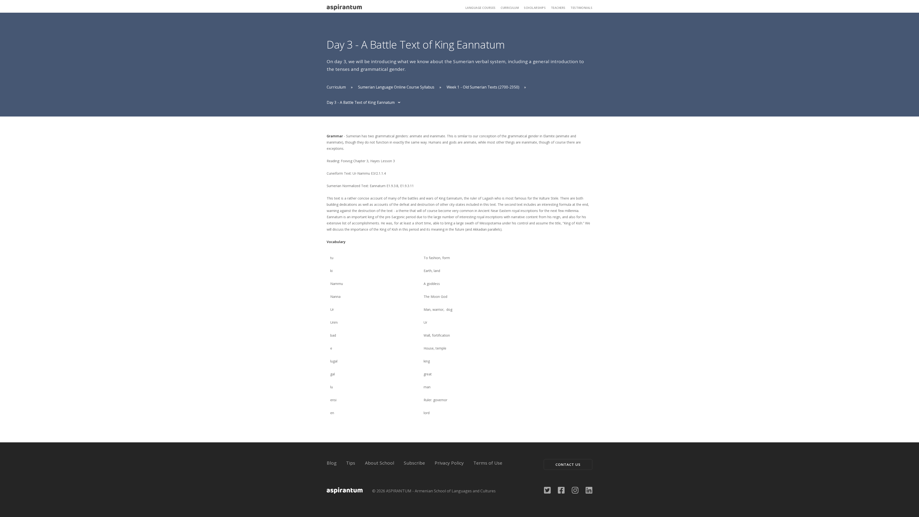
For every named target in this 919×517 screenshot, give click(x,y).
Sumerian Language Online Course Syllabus (396, 87)
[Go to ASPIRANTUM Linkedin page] (589, 489)
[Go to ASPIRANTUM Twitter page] (547, 489)
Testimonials (581, 8)
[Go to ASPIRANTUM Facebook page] (561, 489)
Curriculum (510, 8)
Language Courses (480, 8)
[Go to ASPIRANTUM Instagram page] (575, 489)
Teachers (558, 8)
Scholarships (535, 8)
